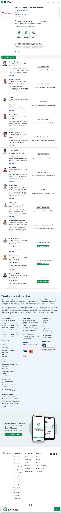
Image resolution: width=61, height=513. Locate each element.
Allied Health (28, 459)
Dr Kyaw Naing (13, 62)
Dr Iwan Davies (13, 115)
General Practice (29, 456)
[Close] (1, 509)
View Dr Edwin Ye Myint (43, 84)
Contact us (39, 462)
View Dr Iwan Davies (43, 119)
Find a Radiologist (17, 484)
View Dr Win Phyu (43, 172)
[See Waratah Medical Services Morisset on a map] (53, 13)
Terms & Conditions (41, 465)
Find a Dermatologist (18, 481)
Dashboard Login (29, 468)
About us (38, 456)
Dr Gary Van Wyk (14, 273)
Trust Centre (39, 471)
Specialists (27, 465)
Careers (38, 459)
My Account (16, 492)
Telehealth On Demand (16, 488)
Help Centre (16, 495)
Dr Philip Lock (13, 185)
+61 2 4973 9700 (44, 246)
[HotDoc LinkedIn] (53, 454)
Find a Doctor (16, 456)
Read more (11, 75)
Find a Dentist (16, 459)
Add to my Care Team (22, 10)
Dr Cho (11, 97)
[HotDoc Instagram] (56, 454)
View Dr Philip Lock (43, 189)
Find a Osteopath (17, 478)
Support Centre (29, 471)
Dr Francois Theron (14, 256)
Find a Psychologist (18, 472)
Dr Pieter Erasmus (14, 238)
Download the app (14, 434)
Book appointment (9, 57)
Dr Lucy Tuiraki (13, 150)
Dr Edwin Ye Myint (14, 79)
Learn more (43, 21)
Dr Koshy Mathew (14, 132)
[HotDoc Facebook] (51, 454)
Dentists (27, 462)
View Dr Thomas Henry (43, 207)
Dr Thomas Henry (14, 203)
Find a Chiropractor (18, 469)
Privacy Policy (40, 468)
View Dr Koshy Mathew (43, 137)
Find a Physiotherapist (17, 463)
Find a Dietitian (17, 475)
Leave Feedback (17, 498)
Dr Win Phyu (12, 167)
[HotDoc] (6, 2)
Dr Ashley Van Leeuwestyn (17, 220)
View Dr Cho (43, 101)
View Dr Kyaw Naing (43, 66)
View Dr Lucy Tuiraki (43, 154)
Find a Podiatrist (17, 466)
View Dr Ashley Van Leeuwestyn (43, 225)
